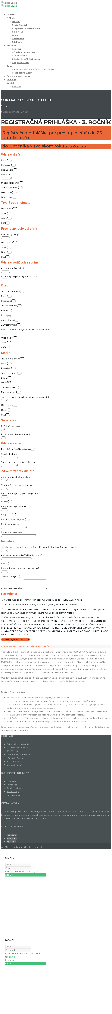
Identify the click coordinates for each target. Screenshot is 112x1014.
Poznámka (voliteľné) (12, 588)
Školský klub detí (9, 454)
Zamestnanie (7, 320)
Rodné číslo (7, 170)
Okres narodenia (9, 187)
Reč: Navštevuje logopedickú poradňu (20, 493)
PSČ (3, 223)
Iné (3, 563)
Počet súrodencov (10, 426)
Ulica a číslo (7, 208)
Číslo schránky (8, 576)
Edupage (11, 781)
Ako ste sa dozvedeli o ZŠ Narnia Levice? (21, 555)
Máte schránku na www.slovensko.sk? (20, 568)
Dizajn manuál (14, 795)
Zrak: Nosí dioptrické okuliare (16, 477)
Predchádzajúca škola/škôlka (15, 449)
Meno (4, 160)
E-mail (4, 310)
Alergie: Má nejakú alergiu (14, 506)
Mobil (4, 315)
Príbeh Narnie (19, 55)
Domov (10, 14)
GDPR (15, 35)
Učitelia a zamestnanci (24, 52)
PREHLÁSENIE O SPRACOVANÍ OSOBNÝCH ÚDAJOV (28, 646)
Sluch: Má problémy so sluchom (17, 485)
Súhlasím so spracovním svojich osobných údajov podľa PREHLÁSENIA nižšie (43, 600)
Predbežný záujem (22, 72)
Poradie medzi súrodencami (15, 434)
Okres (4, 218)
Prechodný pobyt (10, 234)
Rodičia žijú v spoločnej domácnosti (19, 276)
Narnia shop (13, 791)
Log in (35, 871)
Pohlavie (5, 174)
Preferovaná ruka (10, 524)
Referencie (18, 38)
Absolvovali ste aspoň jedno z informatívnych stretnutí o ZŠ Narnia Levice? (38, 547)
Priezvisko (6, 165)
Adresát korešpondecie (13, 268)
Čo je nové (17, 31)
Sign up (11, 957)
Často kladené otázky (18, 76)
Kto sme (16, 49)
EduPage (17, 42)
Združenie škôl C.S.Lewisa (26, 59)
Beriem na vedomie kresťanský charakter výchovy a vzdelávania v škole (40, 604)
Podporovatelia (20, 62)
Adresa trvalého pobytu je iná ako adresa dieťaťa (25, 329)
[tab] (56, 646)
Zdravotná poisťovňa (11, 532)
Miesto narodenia (10, 183)
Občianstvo (7, 197)
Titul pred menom (10, 291)
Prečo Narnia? (19, 25)
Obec (4, 213)
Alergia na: (6, 514)
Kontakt (11, 83)
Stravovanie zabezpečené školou (18, 462)
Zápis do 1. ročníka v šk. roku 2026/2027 (34, 69)
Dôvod (4, 501)
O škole (16, 21)
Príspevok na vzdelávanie (26, 28)
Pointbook (12, 784)
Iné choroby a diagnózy (13, 519)
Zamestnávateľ (8, 325)
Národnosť (6, 192)
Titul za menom (9, 305)
